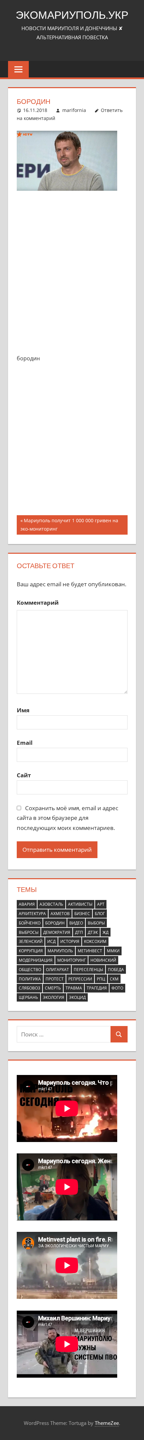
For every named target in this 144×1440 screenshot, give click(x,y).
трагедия (97, 988)
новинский (103, 960)
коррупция (31, 951)
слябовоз (29, 988)
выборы (96, 923)
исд (51, 941)
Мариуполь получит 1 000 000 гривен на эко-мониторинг (69, 524)
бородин (55, 923)
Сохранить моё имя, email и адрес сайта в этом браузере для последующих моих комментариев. (68, 818)
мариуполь (60, 951)
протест (55, 979)
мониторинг (71, 960)
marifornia (74, 110)
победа (116, 969)
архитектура (32, 913)
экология (53, 997)
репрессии (80, 979)
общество (30, 969)
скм (114, 979)
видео (76, 923)
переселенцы (88, 969)
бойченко (30, 923)
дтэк (93, 932)
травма (74, 988)
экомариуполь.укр (72, 15)
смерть (53, 988)
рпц (101, 979)
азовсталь (51, 904)
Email (24, 742)
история (69, 941)
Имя (23, 710)
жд (105, 932)
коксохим (95, 941)
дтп (79, 932)
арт (100, 904)
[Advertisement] (72, 273)
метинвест (90, 951)
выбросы (29, 932)
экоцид (77, 997)
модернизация (36, 960)
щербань (28, 997)
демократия (56, 932)
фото (117, 988)
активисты (80, 904)
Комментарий (38, 602)
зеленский (31, 941)
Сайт (24, 775)
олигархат (57, 969)
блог (100, 913)
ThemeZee (107, 1423)
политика (30, 979)
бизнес (82, 913)
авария (27, 904)
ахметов (60, 913)
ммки (113, 951)
